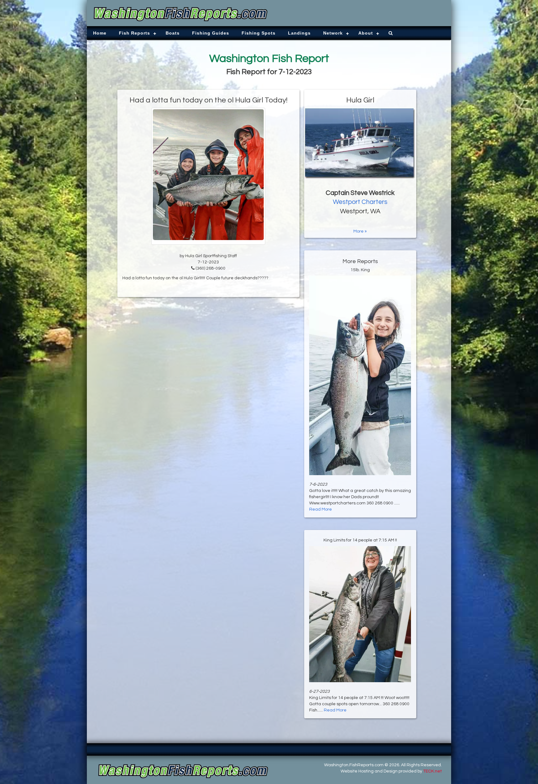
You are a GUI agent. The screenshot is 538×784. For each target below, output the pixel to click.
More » (360, 231)
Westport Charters (360, 202)
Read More (320, 509)
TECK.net (432, 771)
